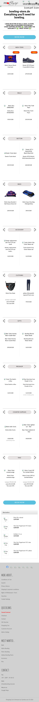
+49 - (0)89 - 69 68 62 (7, 677)
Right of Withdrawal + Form (9, 592)
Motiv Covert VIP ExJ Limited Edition (28, 476)
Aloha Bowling (5, 648)
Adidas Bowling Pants (7, 655)
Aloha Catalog (5, 632)
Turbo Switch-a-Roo (10, 384)
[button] (4, 47)
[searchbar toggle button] (25, 3)
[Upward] (5, 699)
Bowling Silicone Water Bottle (28, 339)
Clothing (19, 275)
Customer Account (6, 628)
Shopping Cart (5, 625)
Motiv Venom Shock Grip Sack (10, 66)
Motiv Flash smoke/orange (10, 476)
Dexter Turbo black (10, 156)
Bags (19, 184)
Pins (2, 661)
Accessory (20, 229)
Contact (3, 619)
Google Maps (5, 690)
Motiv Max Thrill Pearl (28, 111)
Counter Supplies (19, 412)
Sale (19, 457)
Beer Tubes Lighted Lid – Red (28, 430)
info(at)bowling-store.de (8, 684)
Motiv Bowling (5, 652)
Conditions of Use (6, 579)
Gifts (19, 321)
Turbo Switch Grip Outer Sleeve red (28, 248)
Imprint (3, 583)
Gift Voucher (4, 622)
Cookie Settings (5, 599)
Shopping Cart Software (12, 699)
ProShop (19, 366)
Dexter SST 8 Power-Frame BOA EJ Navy (28, 66)
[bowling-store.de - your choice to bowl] (9, 3)
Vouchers (4, 596)
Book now (19, 37)
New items (19, 47)
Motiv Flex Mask (10, 293)
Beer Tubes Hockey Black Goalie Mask (10, 339)
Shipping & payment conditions (10, 589)
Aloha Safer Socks (10, 430)
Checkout (4, 615)
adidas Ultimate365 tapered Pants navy (28, 294)
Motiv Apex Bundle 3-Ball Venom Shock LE (10, 203)
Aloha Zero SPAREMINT (10, 111)
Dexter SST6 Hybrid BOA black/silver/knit (28, 157)
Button (19, 138)
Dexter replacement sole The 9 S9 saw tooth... (10, 249)
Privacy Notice (5, 586)
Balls (20, 93)
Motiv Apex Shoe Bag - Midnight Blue (28, 203)
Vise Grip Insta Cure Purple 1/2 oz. (28, 385)
